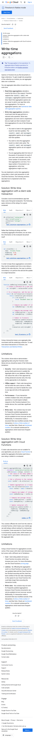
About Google (5, 720)
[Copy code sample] (27, 214)
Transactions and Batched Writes (11, 347)
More (28, 210)
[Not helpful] (15, 24)
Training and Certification (8, 693)
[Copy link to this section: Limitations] (14, 354)
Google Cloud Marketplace (8, 654)
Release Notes (5, 671)
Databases (20, 18)
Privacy (13, 720)
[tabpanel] (17, 220)
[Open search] (21, 2)
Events (3, 704)
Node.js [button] (5, 461)
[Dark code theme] (24, 214)
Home (3, 18)
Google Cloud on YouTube (8, 710)
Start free (7, 12)
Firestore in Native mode (15, 8)
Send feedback (8, 28)
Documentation (11, 18)
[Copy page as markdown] (9, 57)
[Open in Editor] (30, 214)
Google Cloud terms (8, 723)
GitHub (3, 682)
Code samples (5, 688)
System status (5, 674)
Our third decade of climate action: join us (14, 726)
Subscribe (28, 730)
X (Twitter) (4, 707)
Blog (2, 701)
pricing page (25, 563)
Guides (21, 20)
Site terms (20, 720)
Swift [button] (10, 210)
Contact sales (5, 657)
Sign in (30, 2)
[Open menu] (3, 2)
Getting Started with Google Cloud (11, 685)
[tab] (5, 210)
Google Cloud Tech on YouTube (10, 713)
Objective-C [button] (19, 210)
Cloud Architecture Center (8, 690)
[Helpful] (12, 24)
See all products (6, 648)
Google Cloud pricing (7, 651)
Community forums (7, 665)
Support (3, 668)
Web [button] (4, 210)
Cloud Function (25, 452)
